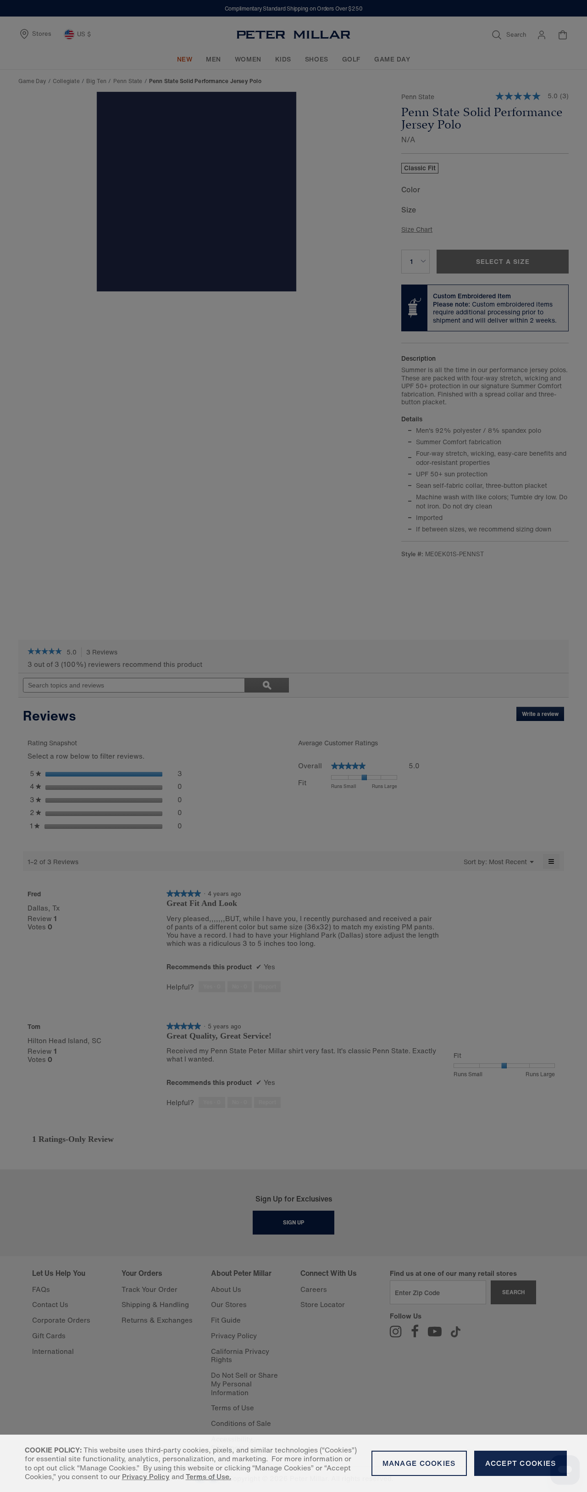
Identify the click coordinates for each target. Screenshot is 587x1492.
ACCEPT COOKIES (520, 1463)
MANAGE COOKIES (419, 1463)
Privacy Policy (146, 1476)
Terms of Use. (208, 1476)
